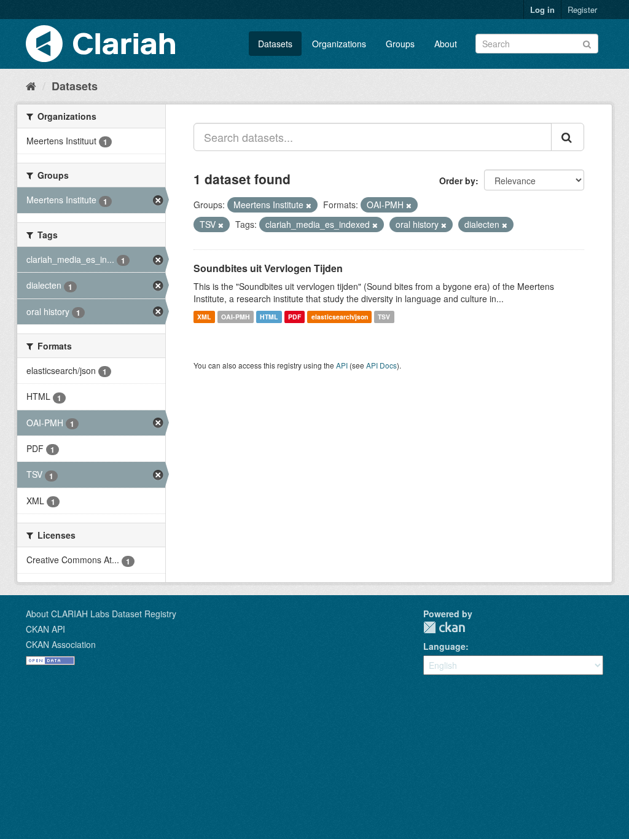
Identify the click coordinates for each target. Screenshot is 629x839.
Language (444, 646)
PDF (294, 316)
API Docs (381, 365)
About (445, 43)
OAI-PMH (235, 316)
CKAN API (45, 629)
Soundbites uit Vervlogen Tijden (268, 268)
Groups (400, 43)
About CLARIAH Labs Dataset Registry (101, 613)
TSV (384, 316)
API (342, 365)
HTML (269, 316)
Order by (457, 180)
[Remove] (308, 205)
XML (204, 316)
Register (582, 9)
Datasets (275, 43)
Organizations (339, 43)
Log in (542, 9)
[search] (567, 137)
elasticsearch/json (339, 316)
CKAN (444, 627)
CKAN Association (61, 644)
